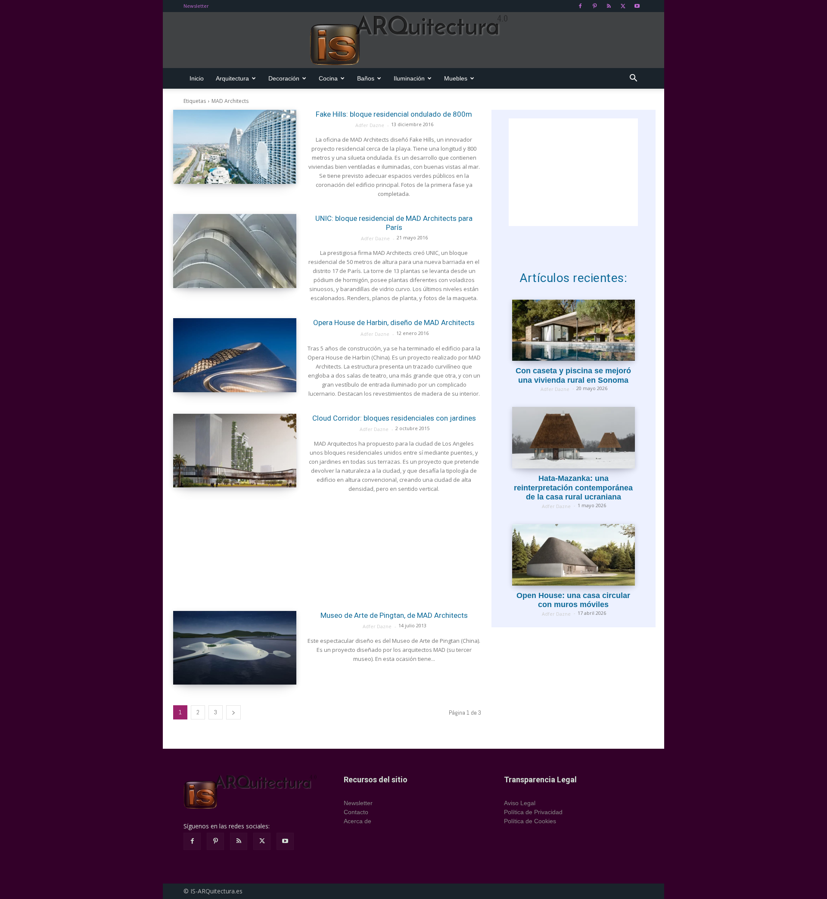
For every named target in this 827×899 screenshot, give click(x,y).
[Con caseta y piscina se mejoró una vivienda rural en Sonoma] (573, 330)
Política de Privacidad (533, 812)
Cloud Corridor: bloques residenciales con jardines (394, 418)
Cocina (328, 78)
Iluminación (409, 78)
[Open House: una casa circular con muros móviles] (573, 555)
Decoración (283, 78)
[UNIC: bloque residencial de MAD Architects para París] (234, 251)
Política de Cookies (530, 821)
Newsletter (196, 6)
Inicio (197, 78)
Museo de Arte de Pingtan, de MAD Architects (394, 615)
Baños (365, 78)
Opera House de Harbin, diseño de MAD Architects (394, 322)
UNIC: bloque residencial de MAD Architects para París (394, 222)
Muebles (455, 78)
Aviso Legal (519, 803)
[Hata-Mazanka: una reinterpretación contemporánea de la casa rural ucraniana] (573, 437)
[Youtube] (637, 6)
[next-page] (233, 712)
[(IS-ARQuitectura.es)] (413, 40)
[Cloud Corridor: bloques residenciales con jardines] (234, 451)
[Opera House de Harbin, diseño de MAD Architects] (234, 355)
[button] (633, 79)
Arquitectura (232, 78)
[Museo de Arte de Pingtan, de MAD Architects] (234, 648)
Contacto (356, 812)
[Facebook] (580, 6)
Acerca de (357, 821)
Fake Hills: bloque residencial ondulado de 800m (394, 114)
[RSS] (608, 6)
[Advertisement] (327, 552)
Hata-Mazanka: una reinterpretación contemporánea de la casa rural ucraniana (573, 487)
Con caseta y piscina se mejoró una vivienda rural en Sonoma (573, 375)
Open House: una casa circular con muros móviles (573, 600)
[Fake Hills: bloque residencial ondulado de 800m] (234, 147)
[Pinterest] (594, 6)
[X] (622, 6)
